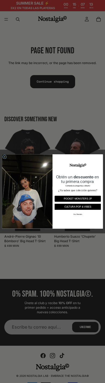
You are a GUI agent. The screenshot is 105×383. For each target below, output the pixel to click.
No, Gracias (78, 214)
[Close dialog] (4, 157)
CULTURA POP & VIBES (78, 206)
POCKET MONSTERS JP (78, 198)
